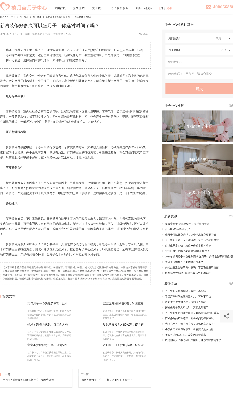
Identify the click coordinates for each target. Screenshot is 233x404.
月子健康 (37, 17)
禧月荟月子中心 (7, 17)
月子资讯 (24, 17)
